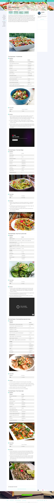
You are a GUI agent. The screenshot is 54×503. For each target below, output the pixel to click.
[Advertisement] (21, 28)
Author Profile (42, 19)
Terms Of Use (12, 500)
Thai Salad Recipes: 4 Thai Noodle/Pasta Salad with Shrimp (4, 21)
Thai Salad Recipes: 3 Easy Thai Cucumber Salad (4, 17)
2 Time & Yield (4, 19)
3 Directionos (4, 16)
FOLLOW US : (38, 500)
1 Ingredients (4, 18)
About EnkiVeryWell (18, 500)
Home (7, 500)
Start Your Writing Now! (27, 494)
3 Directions (4, 20)
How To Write (24, 500)
